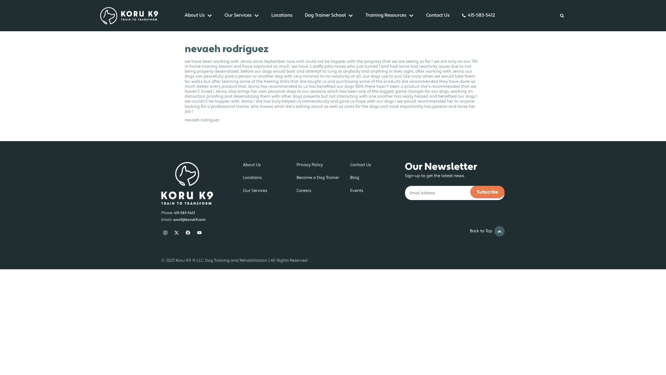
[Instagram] (165, 233)
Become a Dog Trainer (318, 178)
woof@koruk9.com (189, 220)
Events (356, 191)
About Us (195, 15)
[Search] (562, 15)
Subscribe (487, 192)
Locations (281, 15)
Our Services (238, 15)
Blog (354, 178)
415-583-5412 (481, 15)
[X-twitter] (177, 233)
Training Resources (386, 15)
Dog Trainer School (325, 15)
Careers (304, 191)
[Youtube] (199, 233)
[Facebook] (188, 233)
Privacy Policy (310, 165)
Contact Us (438, 15)
